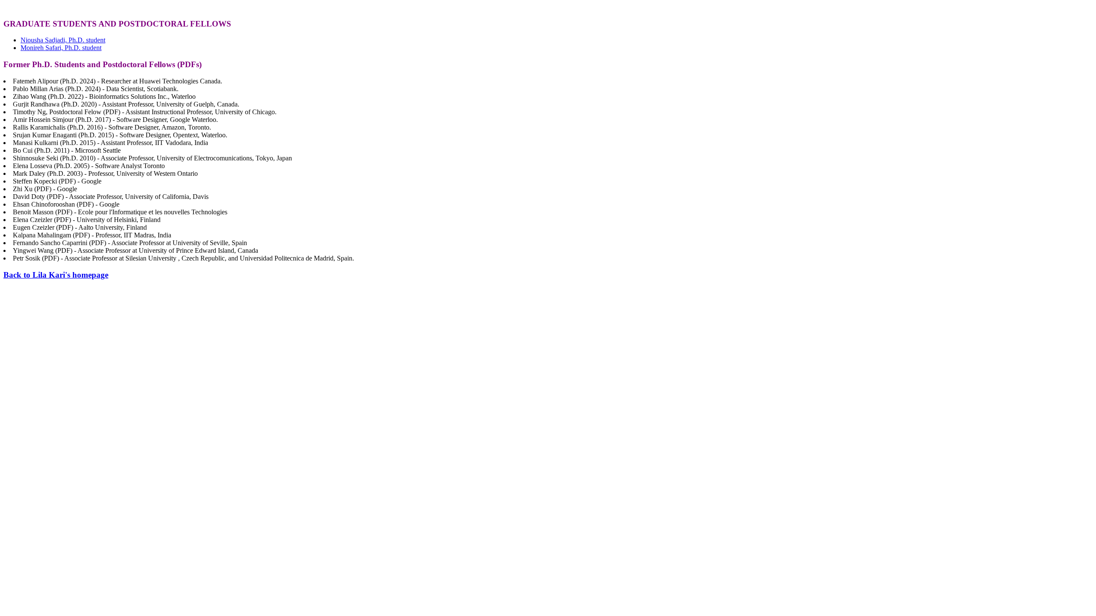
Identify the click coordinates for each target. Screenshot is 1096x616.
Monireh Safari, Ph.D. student (61, 47)
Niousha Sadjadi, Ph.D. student (63, 40)
